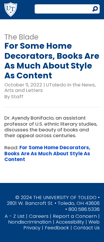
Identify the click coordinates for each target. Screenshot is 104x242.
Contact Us (86, 227)
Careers (39, 216)
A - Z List (15, 216)
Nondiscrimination (29, 221)
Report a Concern (75, 216)
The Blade (21, 37)
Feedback (57, 227)
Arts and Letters (23, 90)
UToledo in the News (70, 84)
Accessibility (70, 221)
